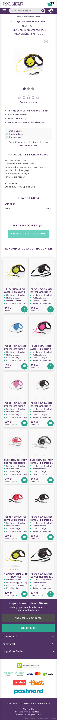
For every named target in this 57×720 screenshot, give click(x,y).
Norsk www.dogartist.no (28, 715)
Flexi (38, 17)
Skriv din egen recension (28, 233)
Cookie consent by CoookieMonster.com (40, 718)
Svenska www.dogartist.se (28, 712)
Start (19, 17)
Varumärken (29, 17)
